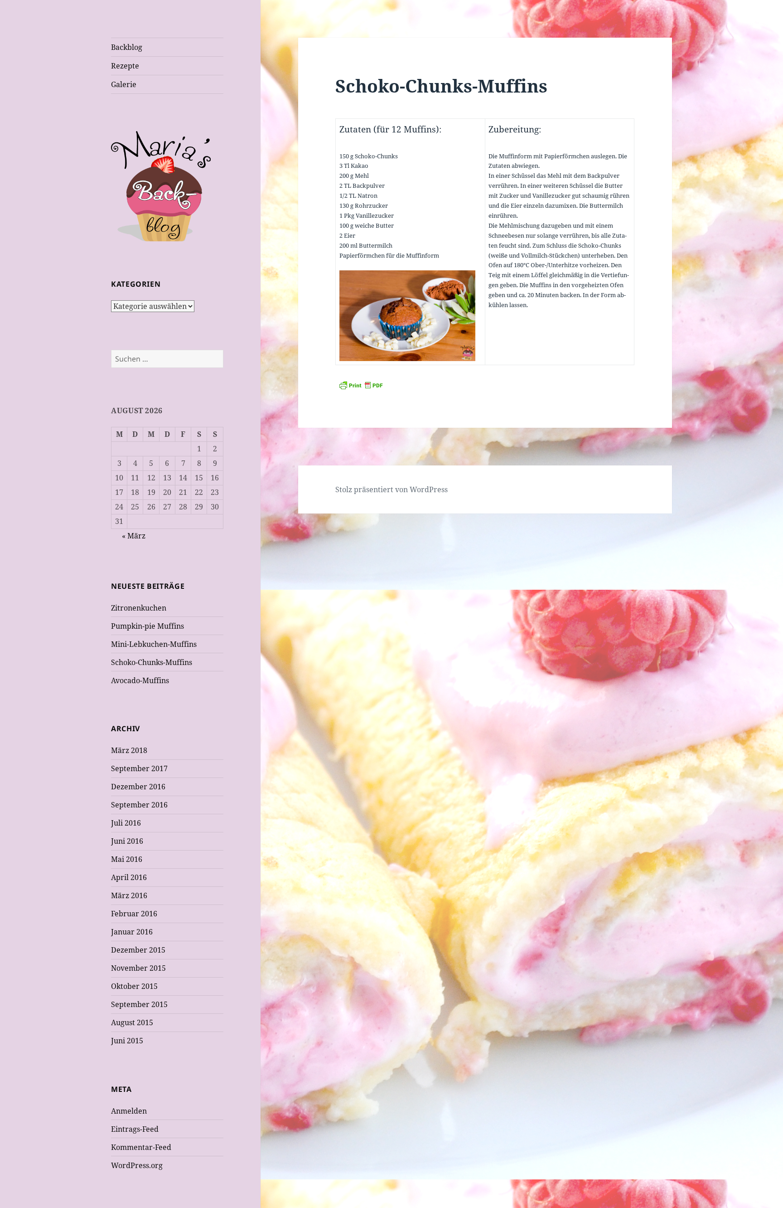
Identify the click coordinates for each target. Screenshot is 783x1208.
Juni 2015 (127, 1041)
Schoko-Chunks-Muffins (151, 662)
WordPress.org (137, 1165)
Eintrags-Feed (135, 1129)
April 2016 (129, 877)
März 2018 (129, 750)
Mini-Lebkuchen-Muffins (154, 644)
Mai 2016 (126, 859)
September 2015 (139, 1004)
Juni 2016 (127, 841)
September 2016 (139, 805)
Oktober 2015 (134, 986)
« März (133, 536)
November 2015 (138, 968)
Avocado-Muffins (140, 680)
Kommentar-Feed (141, 1147)
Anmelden (129, 1111)
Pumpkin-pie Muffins (147, 626)
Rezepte (125, 66)
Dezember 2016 (138, 787)
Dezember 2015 (138, 950)
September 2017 (139, 768)
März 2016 (129, 895)
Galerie (123, 84)
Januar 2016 (132, 932)
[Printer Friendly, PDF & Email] (484, 385)
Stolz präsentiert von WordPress (391, 489)
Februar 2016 (134, 914)
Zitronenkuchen (138, 608)
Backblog (126, 47)
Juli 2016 (126, 823)
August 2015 (132, 1022)
